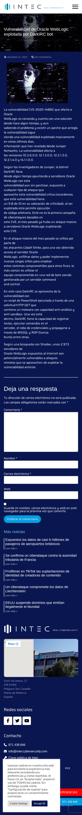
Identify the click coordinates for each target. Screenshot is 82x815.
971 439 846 (69, 801)
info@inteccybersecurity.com (27, 751)
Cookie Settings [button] (18, 803)
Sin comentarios (42, 57)
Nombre (10, 458)
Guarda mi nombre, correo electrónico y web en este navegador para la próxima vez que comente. (40, 510)
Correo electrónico (17, 473)
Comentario (13, 409)
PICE (67, 768)
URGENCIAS (68, 792)
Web (7, 489)
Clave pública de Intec (23, 757)
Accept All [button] (39, 803)
